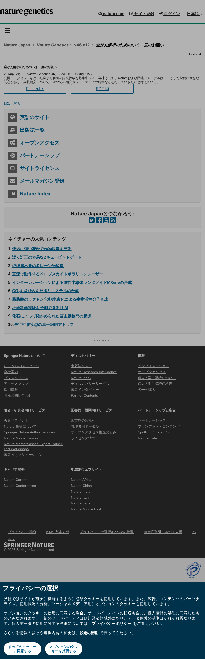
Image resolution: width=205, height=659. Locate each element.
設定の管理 (89, 633)
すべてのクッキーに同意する (22, 649)
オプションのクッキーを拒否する (64, 649)
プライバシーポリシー (112, 623)
